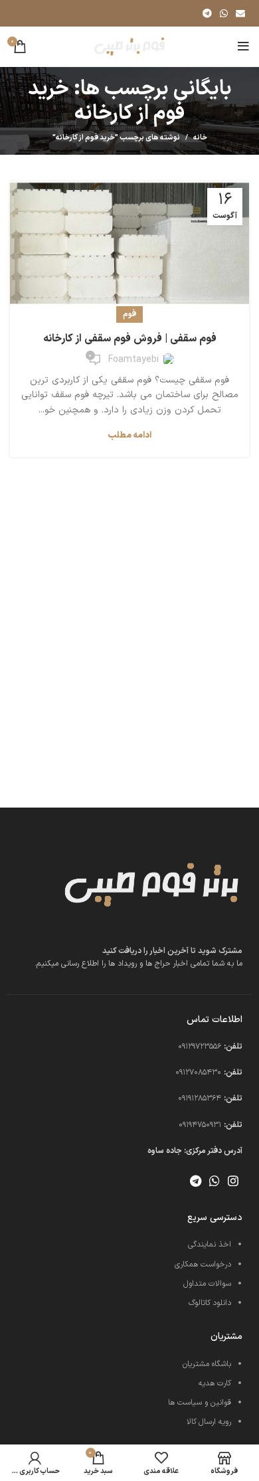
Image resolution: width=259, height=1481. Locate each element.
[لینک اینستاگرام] (233, 1181)
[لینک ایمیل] (240, 13)
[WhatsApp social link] (224, 13)
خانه (200, 138)
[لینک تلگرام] (207, 13)
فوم (129, 314)
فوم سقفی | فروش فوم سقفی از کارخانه (129, 339)
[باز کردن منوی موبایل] (243, 46)
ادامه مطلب (129, 436)
